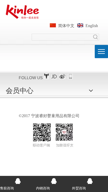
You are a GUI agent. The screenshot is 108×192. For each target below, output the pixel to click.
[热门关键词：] (95, 37)
